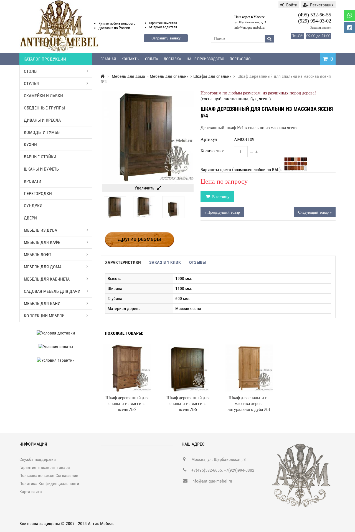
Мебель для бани (42, 303)
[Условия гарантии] (55, 360)
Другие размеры (139, 239)
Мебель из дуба (40, 230)
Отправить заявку (166, 38)
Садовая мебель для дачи (52, 291)
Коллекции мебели (44, 315)
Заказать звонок (320, 27)
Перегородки (38, 193)
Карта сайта (30, 491)
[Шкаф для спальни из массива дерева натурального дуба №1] (249, 347)
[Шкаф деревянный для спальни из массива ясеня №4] (115, 216)
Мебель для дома (43, 266)
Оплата (151, 59)
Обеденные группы (44, 108)
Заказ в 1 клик (165, 262)
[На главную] (103, 76)
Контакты (130, 59)
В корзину (220, 196)
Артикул (209, 139)
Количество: (212, 150)
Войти (291, 5)
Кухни (30, 144)
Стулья (31, 83)
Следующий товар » (315, 212)
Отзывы (197, 262)
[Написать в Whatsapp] (349, 15)
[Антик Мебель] (59, 51)
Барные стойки (40, 156)
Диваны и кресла (42, 120)
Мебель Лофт (37, 254)
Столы (30, 71)
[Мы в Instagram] (349, 27)
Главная (108, 59)
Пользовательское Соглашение (48, 475)
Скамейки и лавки (43, 95)
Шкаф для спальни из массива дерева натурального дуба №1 (249, 403)
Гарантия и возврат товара (44, 467)
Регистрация (322, 5)
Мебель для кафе (42, 242)
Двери (30, 218)
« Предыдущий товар (222, 212)
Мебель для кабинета (47, 279)
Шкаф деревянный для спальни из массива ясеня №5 (126, 403)
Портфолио (240, 59)
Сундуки (33, 205)
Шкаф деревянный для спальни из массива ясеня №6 (187, 403)
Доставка (172, 59)
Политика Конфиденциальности (49, 483)
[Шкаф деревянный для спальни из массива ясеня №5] (127, 347)
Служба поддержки (37, 459)
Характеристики (123, 262)
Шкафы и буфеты (42, 169)
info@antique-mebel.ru (249, 27)
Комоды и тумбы (42, 132)
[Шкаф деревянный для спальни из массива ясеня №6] (188, 347)
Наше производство (205, 59)
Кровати (32, 181)
